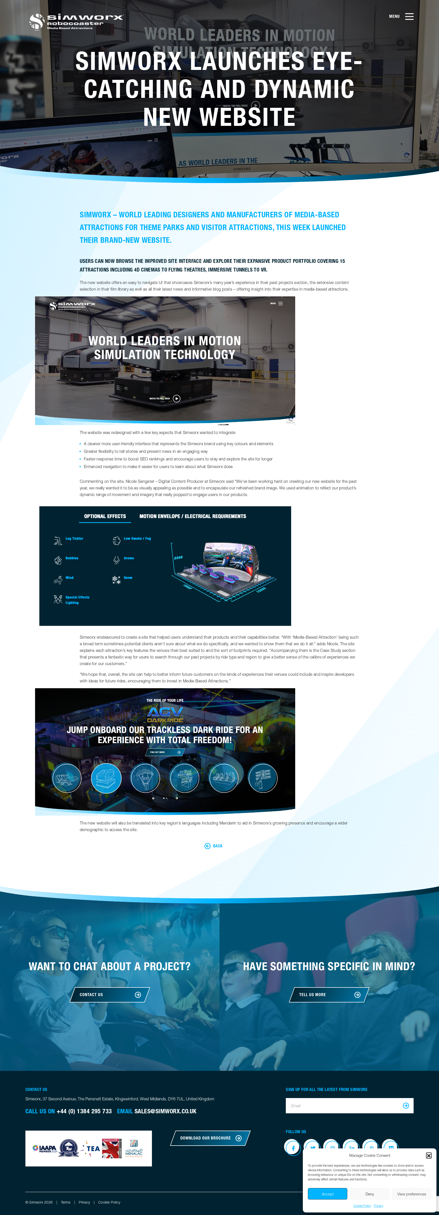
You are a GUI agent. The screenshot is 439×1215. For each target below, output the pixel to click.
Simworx (76, 21)
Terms (65, 1202)
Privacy (378, 1206)
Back (218, 846)
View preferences (411, 1194)
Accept (328, 1194)
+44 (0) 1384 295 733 (84, 1111)
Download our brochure (205, 1138)
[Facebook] (293, 1148)
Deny (370, 1194)
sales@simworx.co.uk (166, 1111)
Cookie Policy (362, 1206)
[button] (428, 1155)
